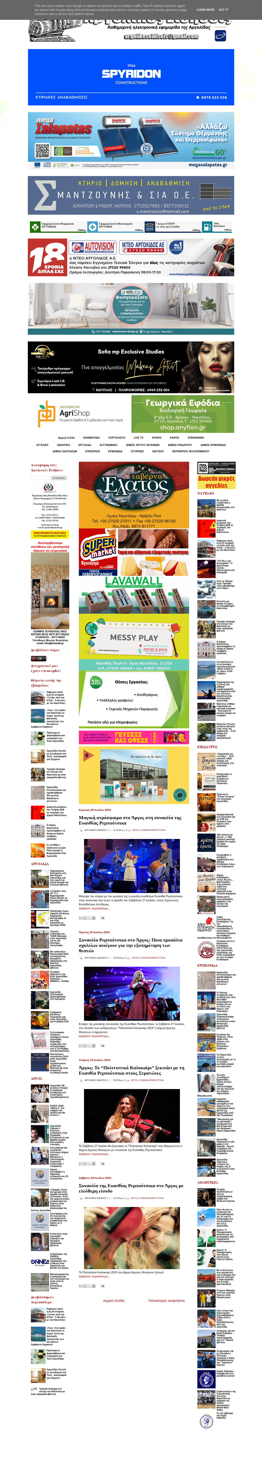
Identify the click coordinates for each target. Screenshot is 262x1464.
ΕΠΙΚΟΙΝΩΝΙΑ (196, 437)
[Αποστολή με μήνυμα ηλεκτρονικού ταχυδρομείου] (80, 918)
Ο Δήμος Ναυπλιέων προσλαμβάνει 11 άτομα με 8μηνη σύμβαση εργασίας (56, 832)
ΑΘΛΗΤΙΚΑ (63, 445)
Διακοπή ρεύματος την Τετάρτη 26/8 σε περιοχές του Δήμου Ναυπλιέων (57, 811)
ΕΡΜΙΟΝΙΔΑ (115, 451)
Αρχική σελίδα (113, 1301)
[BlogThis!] (85, 918)
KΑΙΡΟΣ (174, 437)
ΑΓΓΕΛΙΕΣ (42, 445)
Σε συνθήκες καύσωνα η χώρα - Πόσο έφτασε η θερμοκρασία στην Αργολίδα (57, 850)
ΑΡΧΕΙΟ (156, 437)
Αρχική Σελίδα (66, 437)
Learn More (205, 10)
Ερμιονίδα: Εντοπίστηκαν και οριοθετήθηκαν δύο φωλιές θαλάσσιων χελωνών (56, 794)
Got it (223, 10)
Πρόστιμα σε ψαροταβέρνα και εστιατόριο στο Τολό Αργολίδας (56, 736)
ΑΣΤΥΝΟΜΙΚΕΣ (109, 445)
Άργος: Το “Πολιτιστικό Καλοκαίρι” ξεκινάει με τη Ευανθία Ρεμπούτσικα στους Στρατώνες (131, 1070)
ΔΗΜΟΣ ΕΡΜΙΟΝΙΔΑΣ (213, 445)
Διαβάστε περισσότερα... (94, 908)
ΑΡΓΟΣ (135, 830)
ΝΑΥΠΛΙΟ (158, 451)
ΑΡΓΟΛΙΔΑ (84, 445)
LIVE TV (138, 437)
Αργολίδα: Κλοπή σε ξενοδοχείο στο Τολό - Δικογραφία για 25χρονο (56, 755)
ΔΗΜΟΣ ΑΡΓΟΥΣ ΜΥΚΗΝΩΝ (142, 445)
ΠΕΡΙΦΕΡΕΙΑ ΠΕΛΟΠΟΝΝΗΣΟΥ (191, 451)
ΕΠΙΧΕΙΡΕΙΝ (92, 451)
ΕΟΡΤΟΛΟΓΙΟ (117, 437)
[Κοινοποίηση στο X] (89, 918)
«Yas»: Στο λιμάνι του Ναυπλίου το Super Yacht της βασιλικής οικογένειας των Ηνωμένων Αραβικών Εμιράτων (48, 718)
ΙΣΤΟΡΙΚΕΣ (137, 451)
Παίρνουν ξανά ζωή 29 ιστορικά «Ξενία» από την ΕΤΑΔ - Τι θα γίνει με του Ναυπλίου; (56, 698)
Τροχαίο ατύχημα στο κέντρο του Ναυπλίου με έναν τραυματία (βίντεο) (56, 773)
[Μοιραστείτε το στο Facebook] (94, 918)
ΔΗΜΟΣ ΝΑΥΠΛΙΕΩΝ (65, 451)
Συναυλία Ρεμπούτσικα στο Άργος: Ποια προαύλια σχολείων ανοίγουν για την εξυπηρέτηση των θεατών (130, 945)
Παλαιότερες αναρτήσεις (166, 1301)
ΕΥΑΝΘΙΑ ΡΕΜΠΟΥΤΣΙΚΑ (153, 830)
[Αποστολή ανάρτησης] (101, 917)
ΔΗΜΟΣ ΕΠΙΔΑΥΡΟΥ (180, 445)
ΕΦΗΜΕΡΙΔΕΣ (91, 437)
